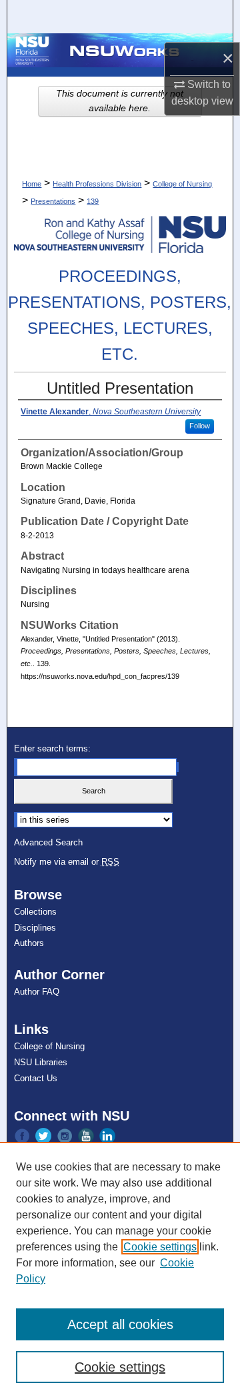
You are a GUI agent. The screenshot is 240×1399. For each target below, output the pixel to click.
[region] (120, 1270)
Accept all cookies (120, 1324)
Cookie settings (160, 1246)
